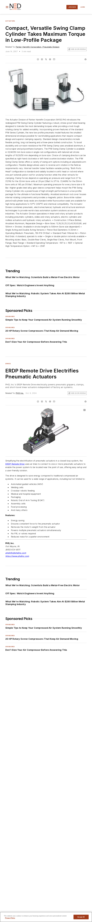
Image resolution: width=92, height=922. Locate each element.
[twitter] (46, 59)
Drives (8, 363)
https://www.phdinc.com (17, 556)
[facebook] (38, 59)
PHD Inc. (20, 393)
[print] (85, 59)
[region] (46, 917)
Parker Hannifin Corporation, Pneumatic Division (37, 47)
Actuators (10, 21)
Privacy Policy (10, 918)
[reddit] (50, 59)
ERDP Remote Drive (15, 464)
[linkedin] (42, 59)
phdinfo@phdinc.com (15, 553)
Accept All (81, 917)
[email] (54, 59)
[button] (7, 7)
